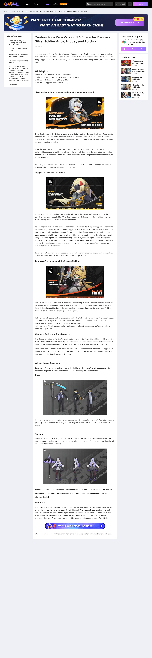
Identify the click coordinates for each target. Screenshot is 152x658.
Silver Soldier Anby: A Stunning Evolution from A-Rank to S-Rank (18, 43)
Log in (141, 4)
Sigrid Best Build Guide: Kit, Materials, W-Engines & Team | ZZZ (138, 94)
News (19, 11)
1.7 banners (59, 489)
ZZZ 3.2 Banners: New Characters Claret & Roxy (138, 70)
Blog (47, 4)
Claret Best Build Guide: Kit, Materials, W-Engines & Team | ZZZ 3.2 (138, 86)
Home (27, 4)
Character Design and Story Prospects (18, 61)
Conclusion (13, 84)
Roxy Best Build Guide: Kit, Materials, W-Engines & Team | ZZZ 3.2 (138, 78)
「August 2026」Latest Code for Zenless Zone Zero (138, 62)
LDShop (6, 11)
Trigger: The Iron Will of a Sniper (18, 50)
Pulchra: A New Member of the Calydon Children (18, 55)
